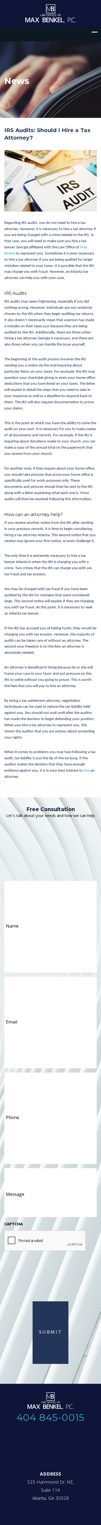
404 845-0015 (50, 1417)
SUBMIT (50, 1333)
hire (86, 771)
